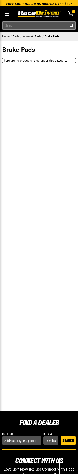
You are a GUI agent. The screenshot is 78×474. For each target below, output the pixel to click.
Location (7, 434)
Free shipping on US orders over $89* (39, 3)
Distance (48, 434)
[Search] (71, 25)
